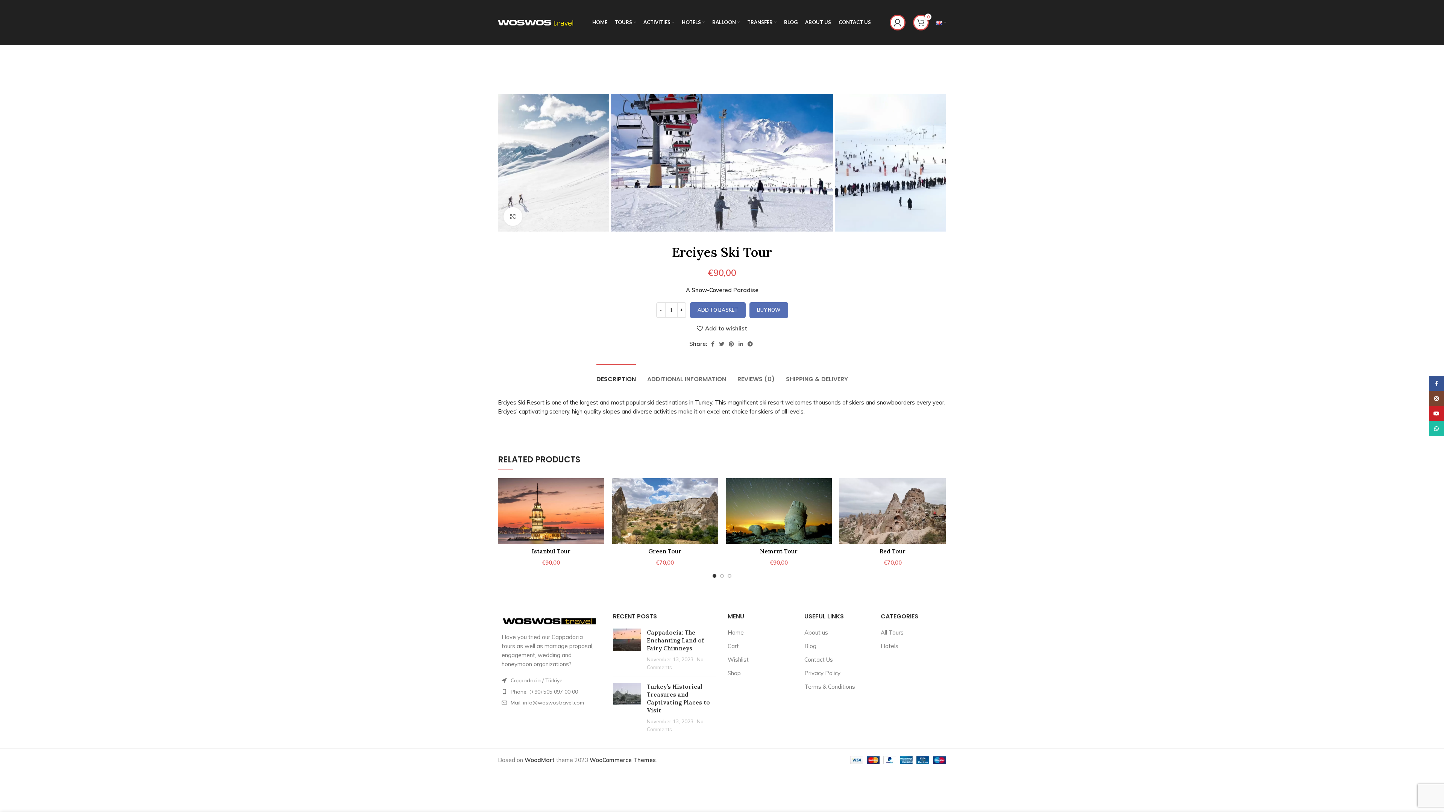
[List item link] (550, 692)
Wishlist (738, 659)
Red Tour (893, 551)
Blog (810, 646)
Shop (734, 673)
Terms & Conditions (829, 686)
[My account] (897, 22)
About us (816, 632)
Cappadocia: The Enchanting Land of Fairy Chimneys (675, 640)
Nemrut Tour (779, 551)
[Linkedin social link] (740, 344)
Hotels (889, 646)
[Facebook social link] (713, 344)
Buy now (769, 310)
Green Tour (664, 551)
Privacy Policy (822, 673)
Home (736, 632)
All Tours (892, 632)
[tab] (616, 375)
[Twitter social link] (722, 344)
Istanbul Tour (551, 551)
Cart (733, 646)
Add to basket (718, 310)
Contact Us (818, 659)
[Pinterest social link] (731, 344)
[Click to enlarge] (513, 216)
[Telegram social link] (750, 344)
